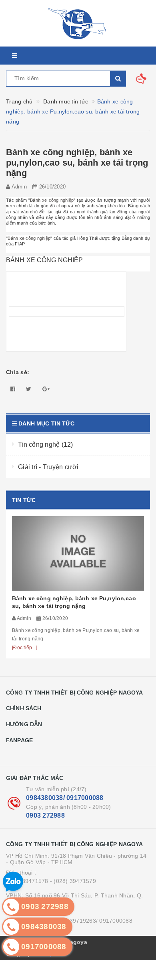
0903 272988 (45, 815)
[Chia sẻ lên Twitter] (29, 389)
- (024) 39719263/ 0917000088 (91, 920)
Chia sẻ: (17, 372)
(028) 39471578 (27, 881)
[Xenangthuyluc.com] (78, 23)
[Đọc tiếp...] (24, 647)
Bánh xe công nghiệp (52, 200)
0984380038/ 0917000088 (65, 797)
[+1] (46, 389)
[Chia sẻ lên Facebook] (13, 389)
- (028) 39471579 (73, 881)
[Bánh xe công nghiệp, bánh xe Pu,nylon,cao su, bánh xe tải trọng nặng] (78, 553)
